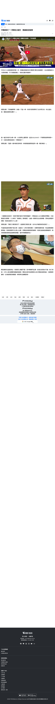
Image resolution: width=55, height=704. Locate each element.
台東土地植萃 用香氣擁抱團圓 (27, 303)
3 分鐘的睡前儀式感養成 (27, 306)
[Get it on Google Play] (32, 695)
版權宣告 (3, 665)
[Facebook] (20, 643)
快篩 (24, 297)
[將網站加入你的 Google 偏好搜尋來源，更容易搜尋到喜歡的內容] (27, 321)
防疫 (15, 297)
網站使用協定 (4, 664)
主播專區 (3, 678)
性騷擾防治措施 (4, 662)
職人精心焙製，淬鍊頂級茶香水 (27, 304)
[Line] (23, 643)
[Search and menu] (52, 20)
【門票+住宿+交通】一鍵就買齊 (27, 313)
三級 (28, 297)
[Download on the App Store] (23, 695)
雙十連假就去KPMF (27, 310)
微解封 (42, 297)
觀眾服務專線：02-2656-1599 (27, 640)
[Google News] (34, 643)
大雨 (7, 297)
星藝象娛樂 (3, 680)
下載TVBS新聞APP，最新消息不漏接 (27, 317)
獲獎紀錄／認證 (4, 689)
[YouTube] (31, 643)
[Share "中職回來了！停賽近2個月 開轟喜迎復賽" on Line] (49, 20)
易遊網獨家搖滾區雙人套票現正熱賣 (27, 312)
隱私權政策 (3, 660)
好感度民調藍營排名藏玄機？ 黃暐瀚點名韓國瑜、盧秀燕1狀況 (18, 24)
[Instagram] (29, 643)
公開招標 (3, 684)
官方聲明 (3, 688)
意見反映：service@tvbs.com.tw (27, 638)
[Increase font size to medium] (47, 20)
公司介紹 (3, 672)
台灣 (11, 297)
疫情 (19, 297)
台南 (3, 297)
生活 (5, 27)
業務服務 (3, 686)
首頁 (2, 27)
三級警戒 (37, 297)
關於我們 (3, 651)
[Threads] (26, 643)
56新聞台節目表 (4, 653)
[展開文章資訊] (52, 33)
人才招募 (3, 676)
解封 (32, 297)
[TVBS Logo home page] (5, 20)
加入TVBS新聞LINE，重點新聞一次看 (27, 319)
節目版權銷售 (4, 682)
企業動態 (3, 674)
